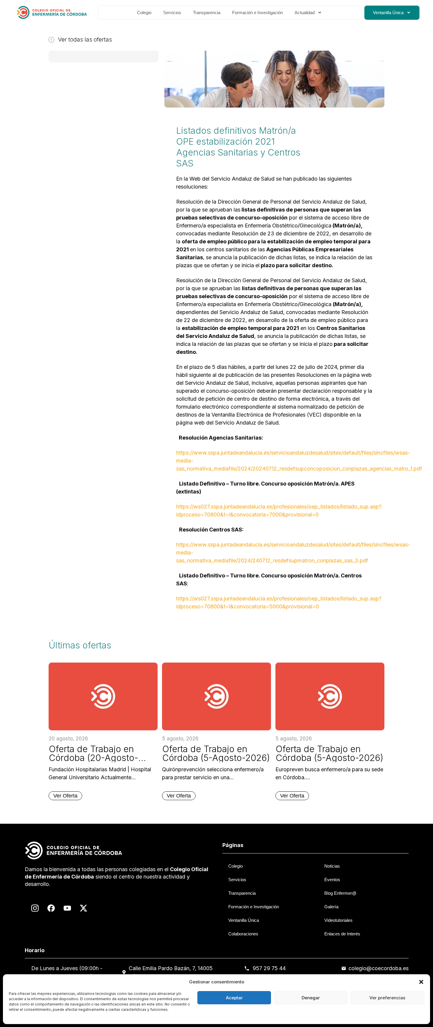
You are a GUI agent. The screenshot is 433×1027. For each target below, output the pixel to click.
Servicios (172, 12)
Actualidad (305, 12)
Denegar (311, 997)
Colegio (144, 12)
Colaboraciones (243, 933)
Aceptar (234, 997)
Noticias (332, 866)
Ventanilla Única (388, 12)
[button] (421, 982)
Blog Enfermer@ (340, 893)
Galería (331, 906)
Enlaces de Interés (342, 933)
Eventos (332, 879)
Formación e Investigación (257, 12)
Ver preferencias (387, 997)
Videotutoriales (338, 920)
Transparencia (206, 12)
